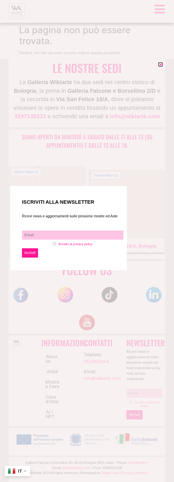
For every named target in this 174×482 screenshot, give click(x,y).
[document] (87, 241)
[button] (160, 64)
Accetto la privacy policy (75, 244)
